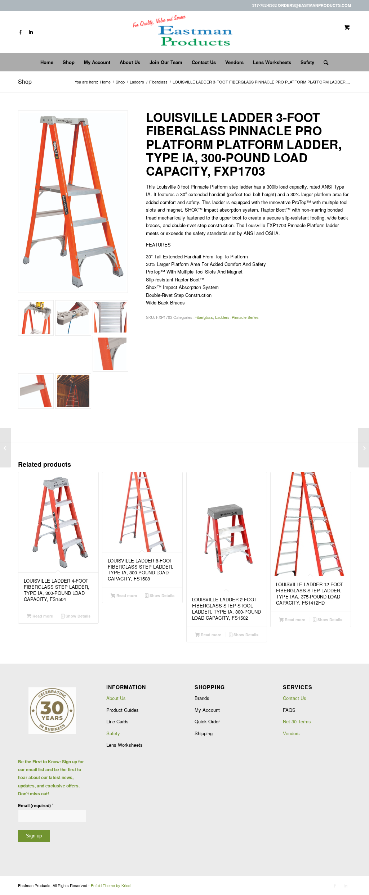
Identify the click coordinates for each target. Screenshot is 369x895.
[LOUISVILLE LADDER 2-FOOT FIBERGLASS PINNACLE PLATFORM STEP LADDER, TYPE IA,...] (5, 447)
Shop (25, 81)
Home (105, 82)
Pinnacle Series (245, 317)
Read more (42, 616)
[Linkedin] (31, 32)
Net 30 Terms (297, 721)
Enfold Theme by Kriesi (111, 885)
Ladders (137, 82)
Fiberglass (158, 82)
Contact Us (294, 698)
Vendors (291, 733)
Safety (113, 733)
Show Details (77, 616)
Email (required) (36, 805)
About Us (116, 698)
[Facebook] (20, 32)
